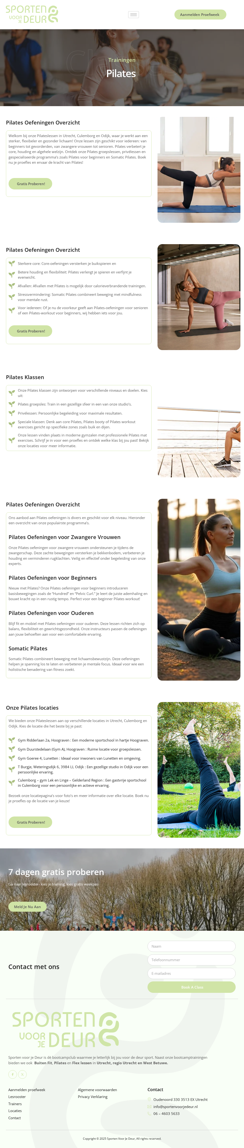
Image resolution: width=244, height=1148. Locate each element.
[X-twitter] (22, 1074)
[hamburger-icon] (133, 14)
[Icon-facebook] (12, 1074)
